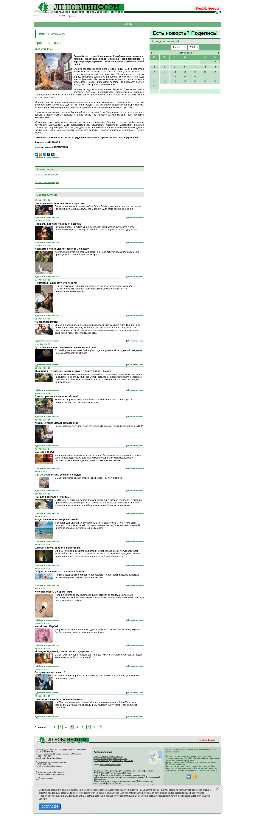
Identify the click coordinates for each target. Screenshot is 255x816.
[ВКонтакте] (36, 154)
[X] (48, 154)
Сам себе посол (44, 451)
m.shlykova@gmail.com (52, 758)
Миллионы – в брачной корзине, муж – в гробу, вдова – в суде (73, 371)
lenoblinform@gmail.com (110, 765)
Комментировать (136, 217)
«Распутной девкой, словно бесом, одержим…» (64, 651)
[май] (218, 53)
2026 (189, 52)
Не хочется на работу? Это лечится (56, 282)
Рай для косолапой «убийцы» (53, 496)
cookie (156, 790)
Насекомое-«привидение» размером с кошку (62, 248)
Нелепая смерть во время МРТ (53, 591)
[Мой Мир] (44, 154)
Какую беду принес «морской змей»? (57, 519)
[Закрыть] (217, 789)
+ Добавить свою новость (47, 157)
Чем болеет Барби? (46, 626)
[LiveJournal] (53, 154)
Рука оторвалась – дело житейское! (56, 396)
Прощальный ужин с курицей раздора (58, 223)
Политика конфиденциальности (50, 774)
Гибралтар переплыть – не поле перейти (59, 571)
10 (99, 727)
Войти (72, 16)
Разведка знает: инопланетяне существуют (60, 203)
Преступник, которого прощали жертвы (59, 699)
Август (182, 52)
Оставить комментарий (47, 174)
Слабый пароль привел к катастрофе (57, 547)
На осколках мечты (46, 321)
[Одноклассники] (40, 154)
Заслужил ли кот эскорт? (50, 672)
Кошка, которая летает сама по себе (56, 422)
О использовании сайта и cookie (50, 772)
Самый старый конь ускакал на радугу (58, 474)
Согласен (49, 806)
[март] (151, 53)
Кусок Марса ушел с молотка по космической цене (65, 347)
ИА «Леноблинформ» (199, 758)
